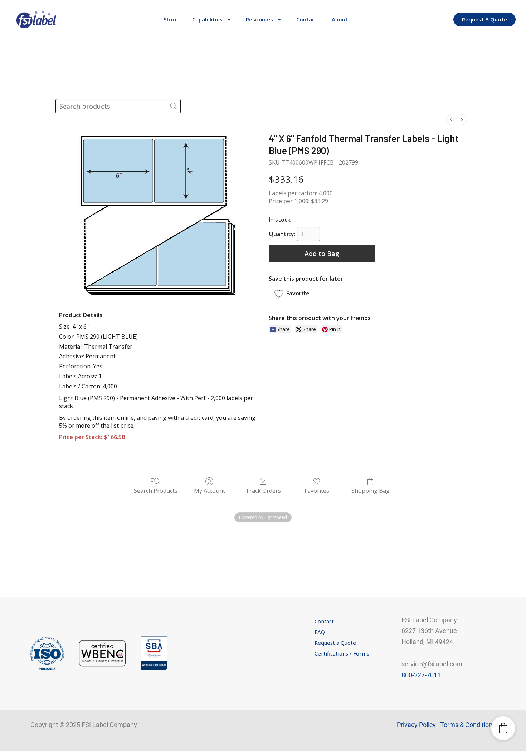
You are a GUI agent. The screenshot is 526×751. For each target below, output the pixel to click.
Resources (259, 19)
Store (171, 19)
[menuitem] (452, 119)
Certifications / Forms (342, 653)
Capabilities (207, 19)
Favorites (317, 490)
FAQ (320, 631)
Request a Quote (335, 642)
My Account (209, 490)
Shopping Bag (370, 490)
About (340, 19)
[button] (294, 293)
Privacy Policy (416, 724)
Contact (306, 19)
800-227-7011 (421, 675)
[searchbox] (118, 106)
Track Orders (263, 490)
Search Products (155, 490)
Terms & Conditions (468, 724)
